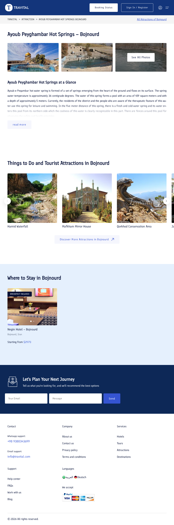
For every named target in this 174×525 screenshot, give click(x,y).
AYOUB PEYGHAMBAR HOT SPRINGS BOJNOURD (62, 19)
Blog (9, 499)
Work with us (14, 492)
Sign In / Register (137, 7)
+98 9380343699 (18, 441)
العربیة (69, 477)
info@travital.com (18, 456)
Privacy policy (69, 450)
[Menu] (167, 7)
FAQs (10, 485)
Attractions (123, 450)
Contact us (68, 443)
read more (19, 124)
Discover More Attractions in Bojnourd (84, 239)
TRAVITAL (12, 19)
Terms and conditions (74, 456)
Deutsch (81, 477)
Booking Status (103, 7)
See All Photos (141, 57)
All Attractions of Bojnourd (152, 19)
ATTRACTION (28, 19)
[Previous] (7, 201)
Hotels (120, 436)
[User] (160, 7)
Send (112, 398)
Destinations (124, 456)
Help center (13, 478)
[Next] (166, 201)
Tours (120, 443)
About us (67, 436)
